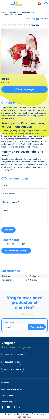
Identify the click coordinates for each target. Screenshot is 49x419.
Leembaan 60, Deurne (13, 354)
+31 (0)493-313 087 (12, 362)
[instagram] (19, 408)
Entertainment (14, 12)
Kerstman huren (28, 12)
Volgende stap (36, 327)
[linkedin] (14, 408)
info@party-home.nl (12, 369)
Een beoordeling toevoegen (16, 251)
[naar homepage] (15, 3)
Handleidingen (8, 402)
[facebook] (3, 408)
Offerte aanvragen (24, 89)
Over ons (5, 383)
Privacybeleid (7, 395)
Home (3, 12)
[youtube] (8, 408)
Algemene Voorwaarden (12, 389)
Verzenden (8, 230)
